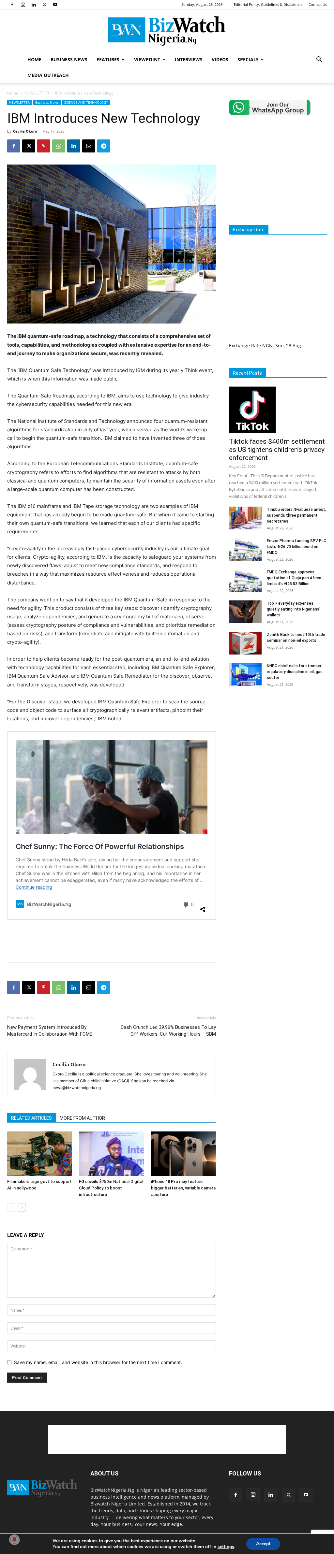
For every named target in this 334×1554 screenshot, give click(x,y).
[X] (44, 4)
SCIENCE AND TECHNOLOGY (86, 102)
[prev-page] (11, 1207)
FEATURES (108, 59)
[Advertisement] (111, 940)
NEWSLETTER (36, 93)
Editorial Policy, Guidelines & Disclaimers (268, 4)
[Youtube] (55, 4)
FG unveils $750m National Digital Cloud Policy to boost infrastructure (111, 1188)
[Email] (88, 145)
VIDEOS (220, 59)
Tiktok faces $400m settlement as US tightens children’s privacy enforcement (277, 450)
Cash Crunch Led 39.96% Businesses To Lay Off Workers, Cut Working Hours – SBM (168, 1030)
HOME (34, 59)
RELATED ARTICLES (31, 1118)
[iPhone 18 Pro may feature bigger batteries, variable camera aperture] (183, 1153)
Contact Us (318, 4)
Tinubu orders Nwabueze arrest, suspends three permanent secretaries (296, 515)
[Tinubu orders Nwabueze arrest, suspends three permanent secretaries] (245, 518)
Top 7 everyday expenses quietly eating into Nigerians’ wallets (293, 609)
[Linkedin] (33, 4)
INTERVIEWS (189, 59)
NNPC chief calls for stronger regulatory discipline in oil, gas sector (295, 672)
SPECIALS (248, 59)
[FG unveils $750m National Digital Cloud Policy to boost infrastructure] (111, 1153)
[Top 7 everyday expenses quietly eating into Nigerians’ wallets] (245, 611)
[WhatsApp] (58, 145)
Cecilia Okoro (25, 131)
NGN (267, 345)
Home (12, 93)
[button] (319, 60)
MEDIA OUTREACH (48, 75)
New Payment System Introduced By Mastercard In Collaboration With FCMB (50, 1030)
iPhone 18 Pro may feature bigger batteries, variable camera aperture (183, 1188)
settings (226, 1547)
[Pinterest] (43, 145)
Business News (47, 102)
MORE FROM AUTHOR (82, 1118)
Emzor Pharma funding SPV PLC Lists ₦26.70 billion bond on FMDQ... (296, 547)
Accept (263, 1544)
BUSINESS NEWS (69, 59)
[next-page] (22, 1207)
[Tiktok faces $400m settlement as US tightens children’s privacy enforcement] (278, 409)
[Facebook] (12, 4)
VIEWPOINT (147, 59)
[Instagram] (23, 4)
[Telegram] (103, 145)
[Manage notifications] (14, 1539)
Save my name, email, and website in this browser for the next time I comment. (98, 1362)
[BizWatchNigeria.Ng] (167, 31)
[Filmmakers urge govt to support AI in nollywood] (39, 1153)
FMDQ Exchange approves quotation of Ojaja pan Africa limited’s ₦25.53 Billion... (294, 578)
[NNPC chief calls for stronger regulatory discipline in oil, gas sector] (245, 674)
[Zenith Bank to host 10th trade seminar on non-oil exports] (245, 643)
